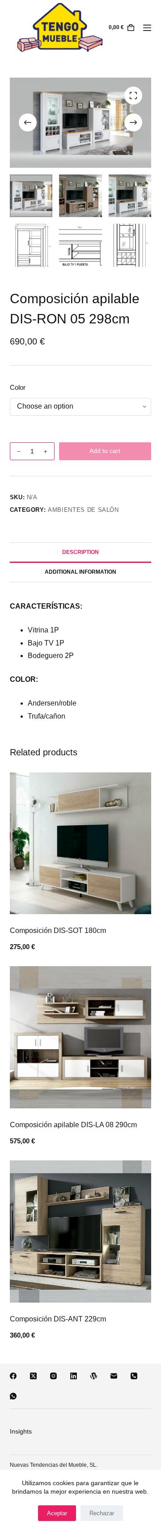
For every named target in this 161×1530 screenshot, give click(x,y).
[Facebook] (13, 1376)
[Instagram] (53, 1376)
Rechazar (101, 1513)
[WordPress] (93, 1376)
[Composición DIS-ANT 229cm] (81, 1231)
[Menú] (147, 28)
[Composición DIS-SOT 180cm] (81, 843)
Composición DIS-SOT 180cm (58, 930)
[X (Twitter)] (33, 1376)
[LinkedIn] (73, 1376)
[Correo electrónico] (113, 1376)
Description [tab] (80, 552)
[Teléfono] (134, 1376)
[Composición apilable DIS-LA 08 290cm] (81, 1037)
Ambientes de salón (83, 509)
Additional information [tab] (80, 572)
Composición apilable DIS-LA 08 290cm (73, 1125)
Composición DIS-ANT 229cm (58, 1319)
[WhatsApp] (13, 1396)
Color (17, 387)
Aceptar (57, 1513)
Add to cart (104, 450)
